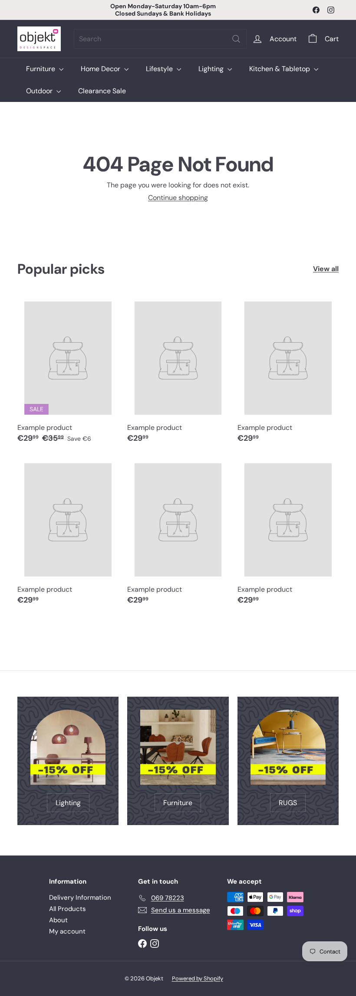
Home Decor (101, 68)
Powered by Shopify (197, 978)
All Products (67, 908)
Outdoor (40, 90)
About (58, 920)
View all (326, 269)
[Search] (236, 39)
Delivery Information (80, 897)
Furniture (41, 68)
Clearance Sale (102, 90)
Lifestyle (160, 68)
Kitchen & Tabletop (280, 68)
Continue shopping (178, 197)
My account (67, 931)
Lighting (211, 68)
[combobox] (160, 39)
